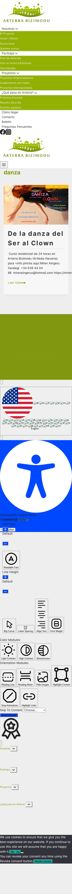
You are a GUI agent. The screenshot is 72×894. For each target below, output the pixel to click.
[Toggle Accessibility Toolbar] (1, 382)
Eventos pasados (10, 107)
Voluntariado (8, 68)
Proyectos (6, 786)
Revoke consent (43, 861)
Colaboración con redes (15, 82)
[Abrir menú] (4, 164)
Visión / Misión (9, 38)
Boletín (6, 122)
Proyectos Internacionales (16, 87)
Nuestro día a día (10, 102)
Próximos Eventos (11, 97)
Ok (12, 852)
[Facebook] (3, 132)
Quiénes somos (9, 48)
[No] (22, 852)
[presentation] (36, 205)
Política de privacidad (36, 359)
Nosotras (5, 748)
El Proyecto (7, 33)
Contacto (8, 117)
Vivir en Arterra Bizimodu (15, 63)
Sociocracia (7, 43)
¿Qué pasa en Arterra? (13, 804)
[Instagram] (8, 132)
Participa (5, 769)
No (18, 852)
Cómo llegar (10, 112)
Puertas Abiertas (10, 58)
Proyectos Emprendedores (16, 78)
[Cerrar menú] (1, 743)
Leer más (17, 282)
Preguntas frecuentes (17, 126)
